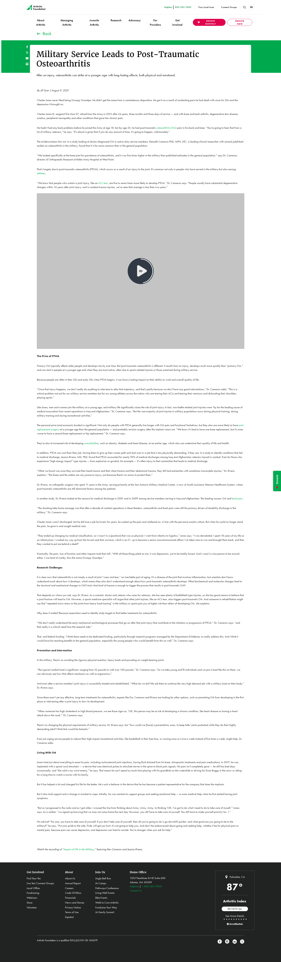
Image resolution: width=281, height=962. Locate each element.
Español (69, 917)
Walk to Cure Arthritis (107, 902)
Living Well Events (104, 893)
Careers (69, 888)
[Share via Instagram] (227, 941)
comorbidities (91, 443)
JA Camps (100, 883)
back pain (237, 498)
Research (116, 20)
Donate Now (239, 22)
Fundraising (33, 893)
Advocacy (134, 20)
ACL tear (103, 183)
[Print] (27, 64)
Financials (70, 897)
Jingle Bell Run (103, 878)
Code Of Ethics (73, 893)
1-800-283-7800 (152, 886)
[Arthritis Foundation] (36, 7)
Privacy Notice (73, 907)
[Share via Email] (27, 58)
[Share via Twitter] (27, 52)
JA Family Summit (104, 912)
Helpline (134, 886)
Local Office (33, 888)
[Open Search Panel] (244, 7)
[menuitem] (40, 22)
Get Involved (177, 22)
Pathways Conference (107, 888)
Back (47, 33)
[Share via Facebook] (27, 47)
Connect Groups (229, 7)
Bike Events (101, 897)
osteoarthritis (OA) (166, 128)
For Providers (155, 22)
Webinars (32, 897)
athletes (41, 173)
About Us (70, 878)
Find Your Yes (34, 878)
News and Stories (74, 902)
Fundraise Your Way (106, 907)
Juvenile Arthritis (94, 22)
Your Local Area (206, 7)
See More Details (234, 916)
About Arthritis (40, 22)
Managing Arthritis (66, 22)
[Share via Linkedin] (235, 941)
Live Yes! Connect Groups (40, 883)
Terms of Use (72, 912)
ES (251, 7)
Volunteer (32, 907)
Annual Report (73, 883)
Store (29, 902)
